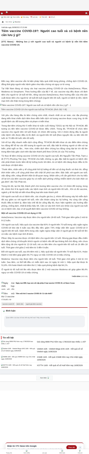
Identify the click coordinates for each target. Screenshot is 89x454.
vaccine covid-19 (8, 304)
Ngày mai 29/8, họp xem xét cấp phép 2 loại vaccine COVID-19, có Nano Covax (45, 283)
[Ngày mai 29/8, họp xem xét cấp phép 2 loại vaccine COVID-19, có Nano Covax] (7, 286)
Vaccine (17, 22)
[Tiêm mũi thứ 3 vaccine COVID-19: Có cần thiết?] (7, 296)
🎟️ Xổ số (52, 17)
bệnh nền (20, 304)
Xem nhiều (16, 17)
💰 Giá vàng (25, 17)
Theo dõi (71, 447)
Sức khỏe (9, 22)
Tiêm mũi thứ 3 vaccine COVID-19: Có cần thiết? (34, 293)
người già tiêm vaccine (33, 304)
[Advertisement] (44, 61)
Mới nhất (6, 17)
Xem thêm (43, 378)
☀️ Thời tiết (43, 17)
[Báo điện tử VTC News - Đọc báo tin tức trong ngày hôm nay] (13, 13)
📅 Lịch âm (34, 17)
